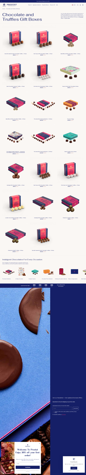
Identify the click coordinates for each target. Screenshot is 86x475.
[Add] (27, 50)
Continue (27, 467)
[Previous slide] (1, 1)
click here (64, 414)
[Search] (78, 5)
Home (3, 8)
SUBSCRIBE (76, 408)
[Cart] (83, 5)
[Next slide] (84, 1)
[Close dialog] (39, 443)
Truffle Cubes (67, 18)
